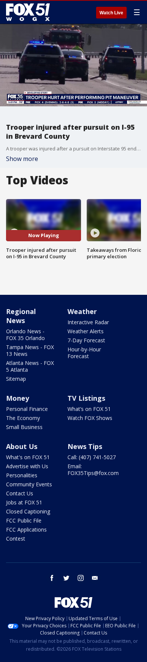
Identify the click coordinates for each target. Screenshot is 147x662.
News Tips (84, 446)
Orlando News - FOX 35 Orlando (25, 335)
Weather (82, 311)
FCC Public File (23, 520)
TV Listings (86, 398)
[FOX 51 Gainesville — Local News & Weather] (28, 12)
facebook (52, 578)
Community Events (29, 484)
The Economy (23, 417)
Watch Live (111, 12)
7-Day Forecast (86, 340)
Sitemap (16, 378)
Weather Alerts (85, 331)
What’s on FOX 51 (89, 408)
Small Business (24, 427)
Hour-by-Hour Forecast (84, 353)
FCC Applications (26, 529)
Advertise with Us (27, 466)
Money (17, 398)
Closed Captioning (28, 511)
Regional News (21, 316)
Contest (15, 538)
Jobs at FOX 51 (24, 502)
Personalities (21, 475)
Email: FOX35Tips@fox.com (93, 470)
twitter (66, 578)
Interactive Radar (88, 322)
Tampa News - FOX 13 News (30, 350)
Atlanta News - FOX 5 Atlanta (30, 366)
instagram (81, 578)
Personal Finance (27, 408)
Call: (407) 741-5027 (91, 457)
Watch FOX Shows (89, 417)
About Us (21, 446)
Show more (22, 159)
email (95, 578)
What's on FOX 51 (28, 457)
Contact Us (19, 493)
